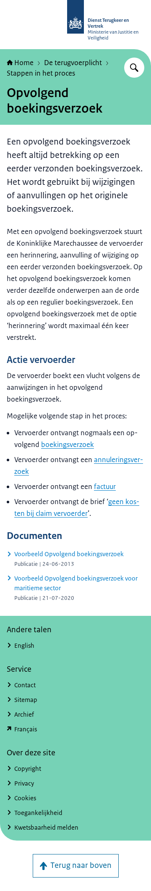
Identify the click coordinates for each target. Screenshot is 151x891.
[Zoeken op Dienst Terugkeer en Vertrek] (134, 68)
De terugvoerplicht (73, 62)
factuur (105, 486)
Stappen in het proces (41, 73)
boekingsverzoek (67, 444)
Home (24, 62)
